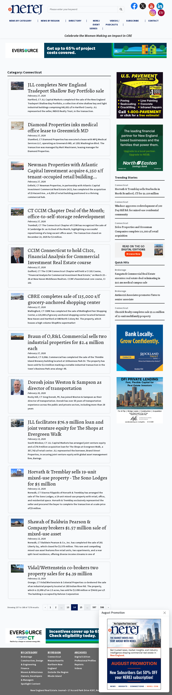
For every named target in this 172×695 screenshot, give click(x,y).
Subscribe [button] (132, 21)
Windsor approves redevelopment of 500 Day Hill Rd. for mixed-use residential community (138, 210)
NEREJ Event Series (95, 24)
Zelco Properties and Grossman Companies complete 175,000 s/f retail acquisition (136, 231)
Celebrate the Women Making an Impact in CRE (86, 35)
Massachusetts (55, 660)
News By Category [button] (20, 21)
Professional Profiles (85, 660)
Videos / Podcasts (112, 22)
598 (102, 607)
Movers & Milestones (32, 672)
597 (94, 607)
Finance (25, 668)
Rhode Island (55, 676)
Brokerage (120, 270)
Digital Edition (82, 657)
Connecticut (121, 185)
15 (81, 607)
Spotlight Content (30, 684)
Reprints (79, 664)
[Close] (164, 613)
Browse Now (133, 254)
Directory (75, 21)
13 (68, 607)
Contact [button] (153, 21)
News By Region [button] (50, 21)
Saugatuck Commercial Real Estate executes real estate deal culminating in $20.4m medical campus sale (137, 278)
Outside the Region (58, 672)
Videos (78, 668)
